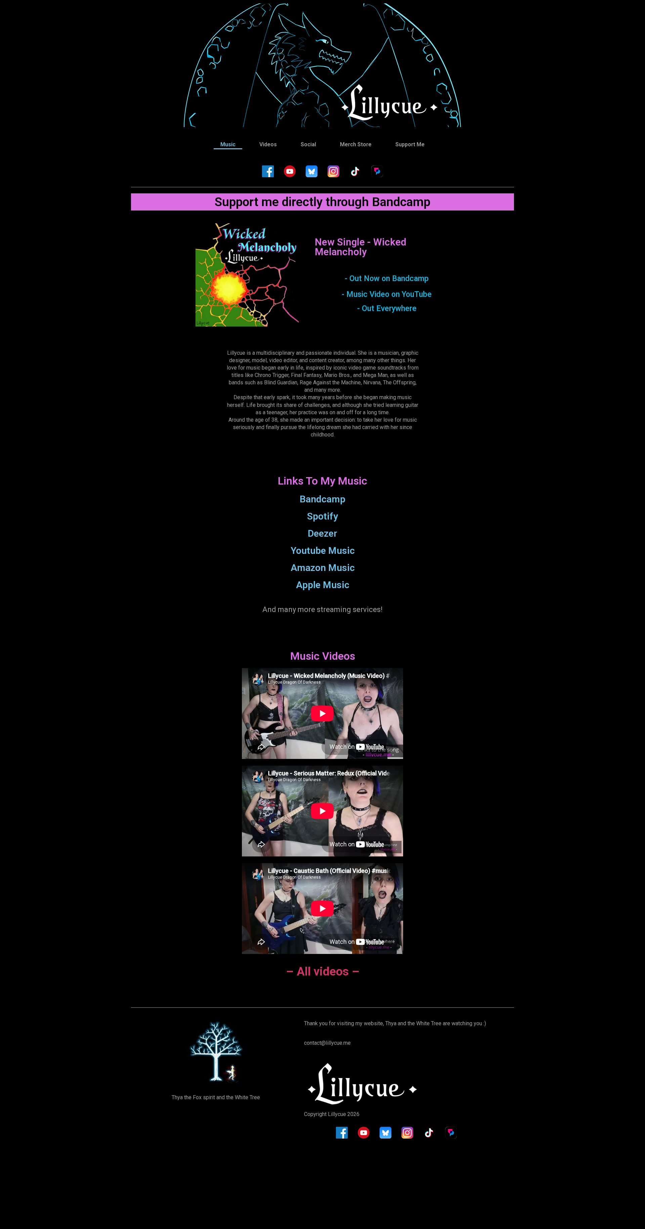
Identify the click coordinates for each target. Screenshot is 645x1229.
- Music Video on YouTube (387, 294)
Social (308, 144)
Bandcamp (322, 499)
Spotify (322, 516)
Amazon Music (323, 567)
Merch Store (356, 144)
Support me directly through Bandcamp (322, 202)
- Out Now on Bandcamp (387, 278)
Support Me (410, 144)
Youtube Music (323, 550)
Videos (268, 144)
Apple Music (322, 584)
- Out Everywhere (387, 308)
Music (227, 144)
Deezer (322, 533)
